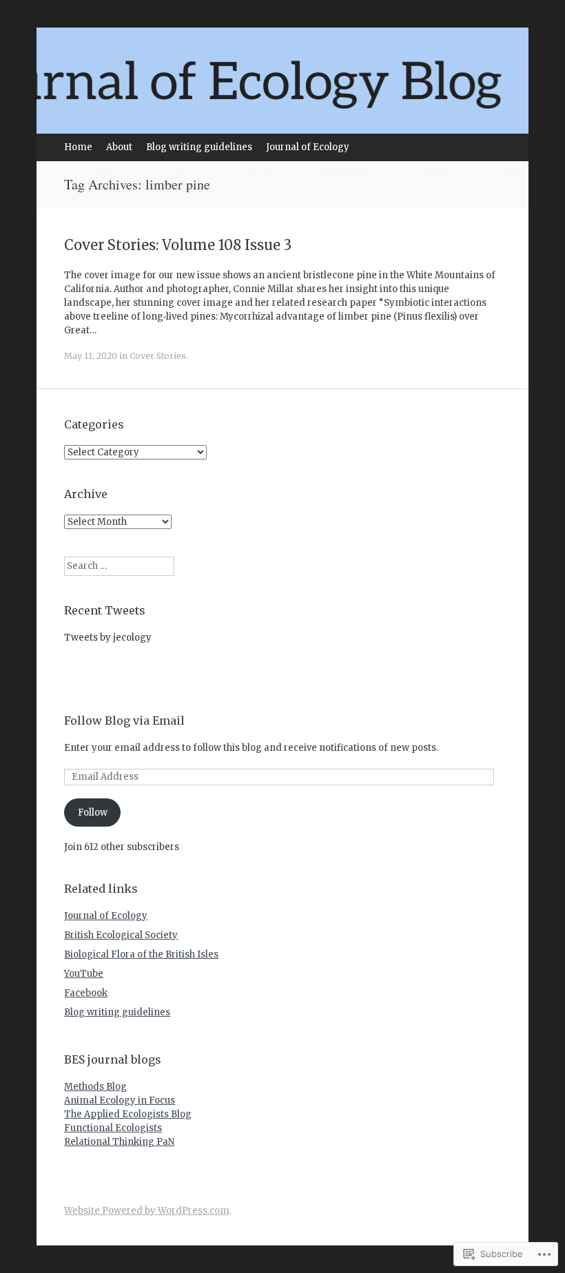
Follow (92, 812)
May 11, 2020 (90, 356)
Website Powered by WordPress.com (146, 1211)
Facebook (85, 993)
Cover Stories (158, 356)
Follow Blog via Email (124, 720)
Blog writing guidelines (199, 147)
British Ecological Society (121, 935)
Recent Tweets (104, 610)
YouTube (83, 974)
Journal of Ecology (307, 147)
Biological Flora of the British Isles (141, 954)
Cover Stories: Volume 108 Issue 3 (177, 244)
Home (78, 147)
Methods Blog (95, 1087)
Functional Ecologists (113, 1128)
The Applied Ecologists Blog (128, 1114)
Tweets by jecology (108, 637)
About (119, 147)
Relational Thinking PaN (119, 1142)
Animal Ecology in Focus (119, 1100)
